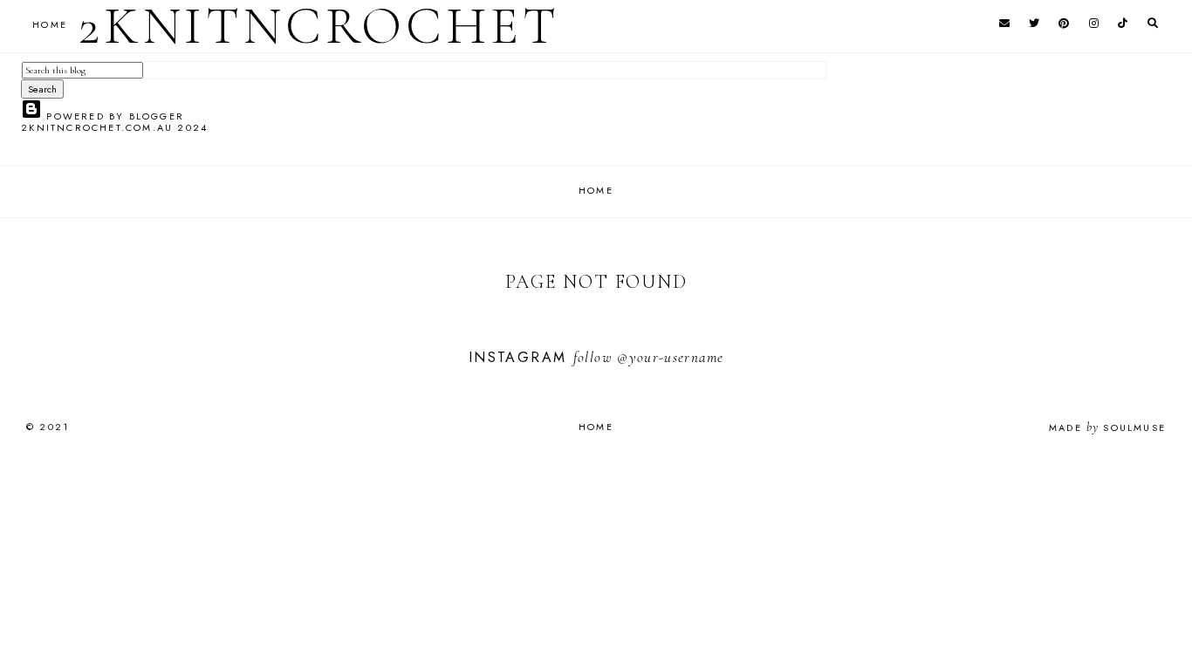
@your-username (670, 357)
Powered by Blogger (113, 116)
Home (596, 190)
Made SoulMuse (1107, 427)
